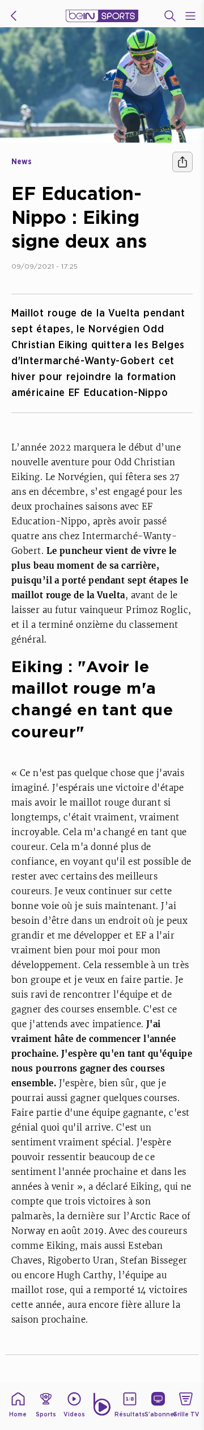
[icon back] (13, 16)
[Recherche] (170, 16)
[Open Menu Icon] (190, 16)
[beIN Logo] (102, 16)
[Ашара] (182, 162)
